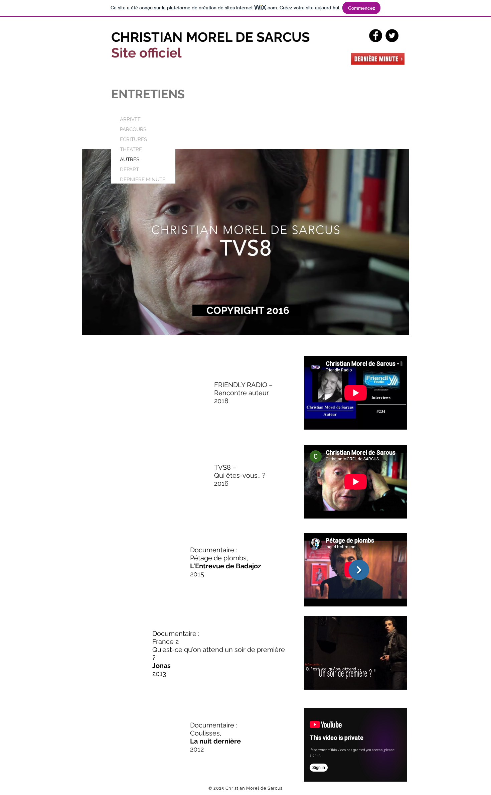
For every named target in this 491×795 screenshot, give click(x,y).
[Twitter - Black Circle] (391, 35)
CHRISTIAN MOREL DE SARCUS (210, 37)
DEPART (129, 169)
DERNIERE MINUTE (142, 180)
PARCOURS (133, 129)
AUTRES (129, 159)
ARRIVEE (130, 119)
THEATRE (131, 149)
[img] (245, 242)
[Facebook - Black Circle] (375, 35)
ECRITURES (133, 139)
